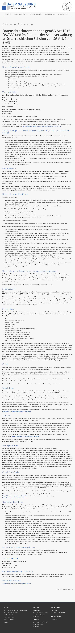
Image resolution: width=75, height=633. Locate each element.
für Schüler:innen (63, 14)
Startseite (8, 14)
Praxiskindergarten (36, 14)
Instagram (54, 619)
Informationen (49, 14)
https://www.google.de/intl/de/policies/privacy (26, 436)
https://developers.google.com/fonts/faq (14, 496)
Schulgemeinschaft (20, 14)
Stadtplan (6, 622)
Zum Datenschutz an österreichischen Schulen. (16, 583)
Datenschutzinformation (58, 612)
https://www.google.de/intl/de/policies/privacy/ (16, 411)
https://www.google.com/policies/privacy (14, 498)
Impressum (54, 610)
